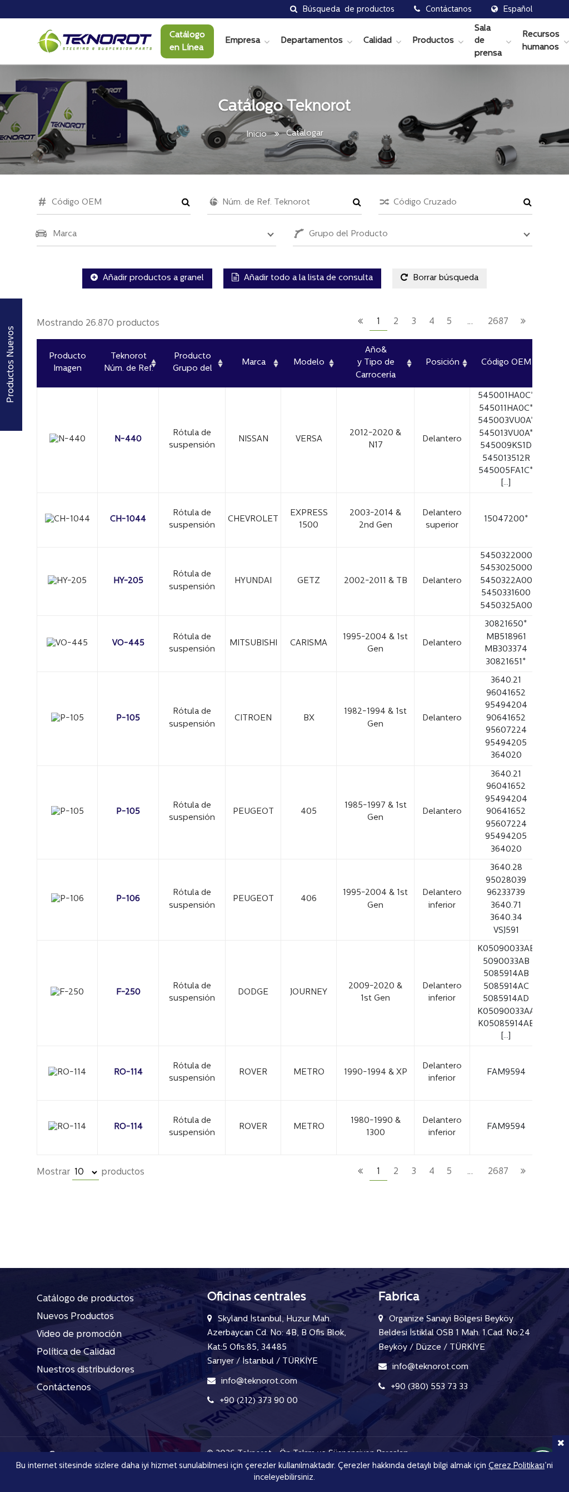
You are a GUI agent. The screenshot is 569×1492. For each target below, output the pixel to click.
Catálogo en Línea (187, 41)
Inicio (256, 135)
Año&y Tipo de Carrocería (376, 363)
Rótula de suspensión (192, 439)
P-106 (128, 899)
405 (309, 812)
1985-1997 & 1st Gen (376, 812)
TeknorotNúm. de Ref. (128, 363)
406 (309, 899)
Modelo (309, 363)
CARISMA (308, 643)
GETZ (308, 581)
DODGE (253, 992)
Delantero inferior (442, 899)
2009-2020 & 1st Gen (375, 992)
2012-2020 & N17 (375, 439)
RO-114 (128, 1072)
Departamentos (312, 41)
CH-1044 (128, 519)
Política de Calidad (76, 1352)
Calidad (377, 41)
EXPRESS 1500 (309, 519)
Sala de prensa (488, 41)
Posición (443, 363)
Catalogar (304, 134)
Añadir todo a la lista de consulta (307, 278)
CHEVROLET (253, 519)
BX (309, 718)
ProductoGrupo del (192, 363)
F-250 (128, 992)
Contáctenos (64, 1388)
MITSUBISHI (253, 643)
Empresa (242, 41)
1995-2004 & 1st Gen (375, 643)
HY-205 (128, 581)
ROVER (253, 1072)
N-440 (128, 439)
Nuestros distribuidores (85, 1370)
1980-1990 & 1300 (376, 1127)
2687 (498, 321)
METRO (309, 1072)
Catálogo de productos (85, 1299)
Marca (254, 363)
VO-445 (128, 643)
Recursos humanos (541, 41)
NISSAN (253, 439)
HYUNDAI (253, 581)
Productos (433, 41)
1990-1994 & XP (375, 1072)
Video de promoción (79, 1334)
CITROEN (253, 718)
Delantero (442, 439)
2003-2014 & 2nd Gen (375, 519)
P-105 (128, 718)
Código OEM (506, 363)
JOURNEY (308, 992)
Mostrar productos (90, 1172)
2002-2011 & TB (375, 581)
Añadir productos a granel (152, 278)
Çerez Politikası (516, 1466)
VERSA (309, 439)
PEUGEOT (253, 812)
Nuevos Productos (75, 1316)
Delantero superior (442, 519)
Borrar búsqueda (444, 278)
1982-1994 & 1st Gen (375, 718)
